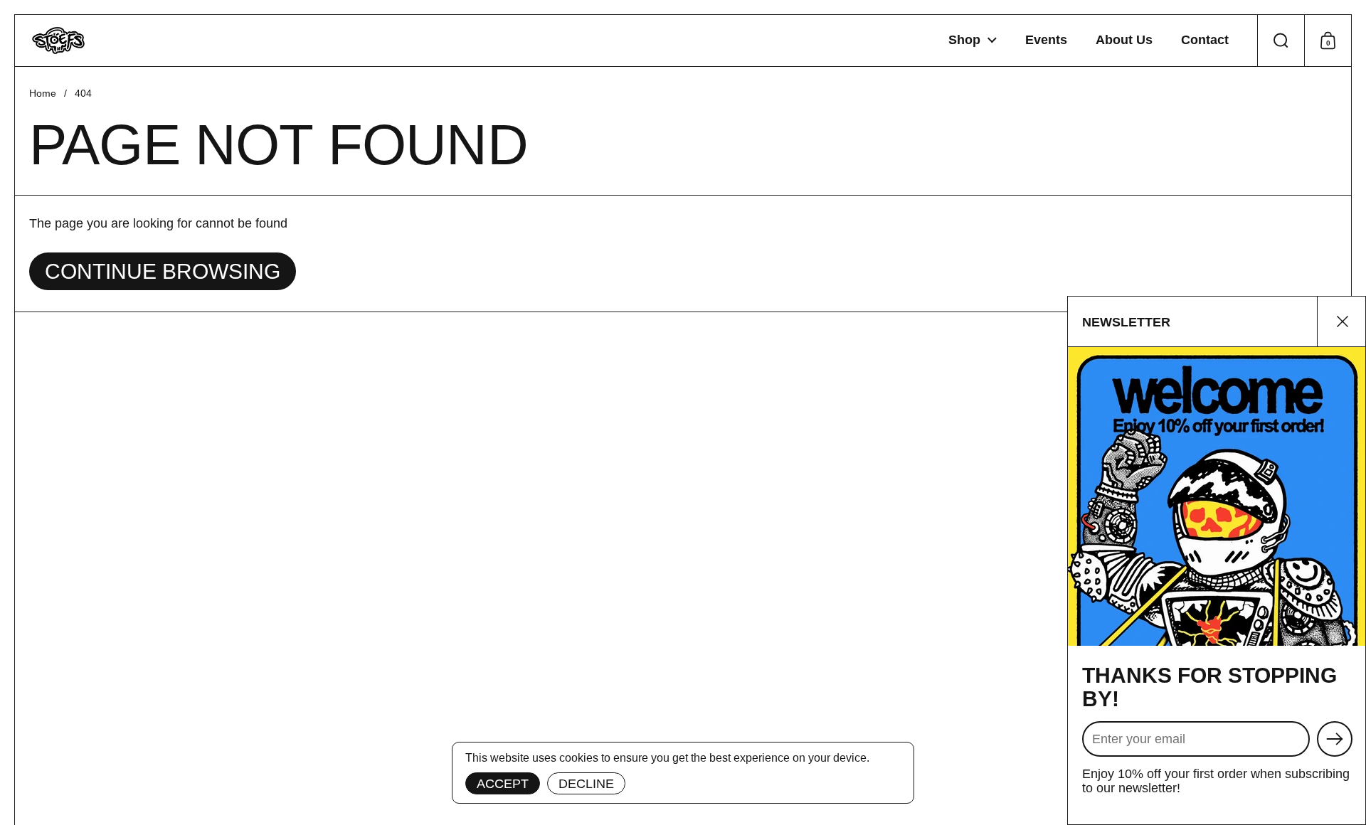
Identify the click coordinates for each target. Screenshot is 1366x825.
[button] (1280, 40)
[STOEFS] (58, 40)
